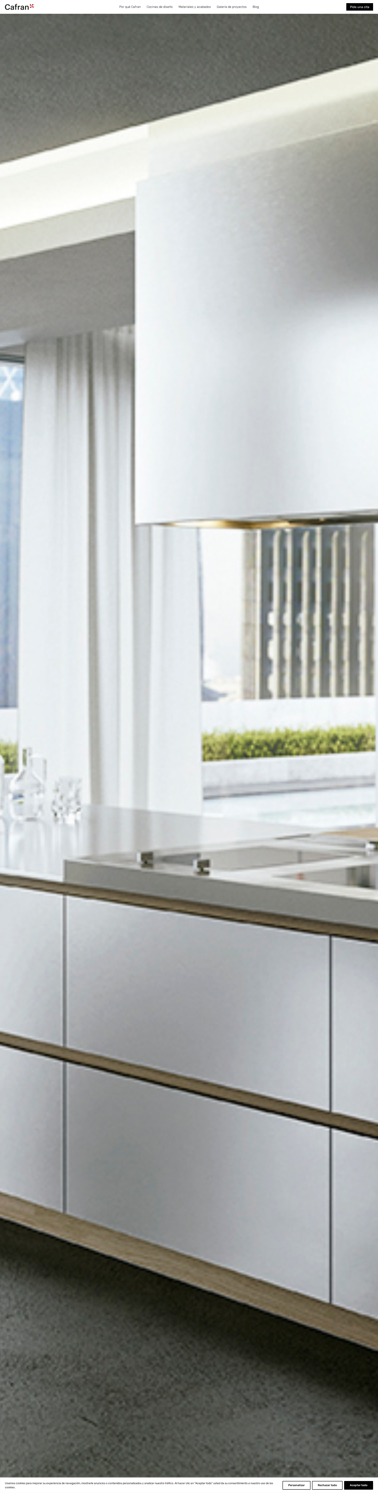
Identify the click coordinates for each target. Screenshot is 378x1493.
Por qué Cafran (130, 7)
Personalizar (296, 1485)
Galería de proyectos (232, 7)
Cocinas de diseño (160, 7)
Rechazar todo (327, 1485)
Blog (256, 7)
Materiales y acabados (195, 7)
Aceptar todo (358, 1485)
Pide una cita (359, 7)
